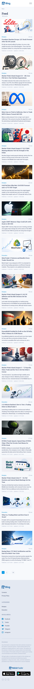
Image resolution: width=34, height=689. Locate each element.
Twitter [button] (7, 622)
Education (4, 255)
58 (13, 572)
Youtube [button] (7, 625)
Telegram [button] (7, 629)
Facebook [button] (7, 619)
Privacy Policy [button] (5, 595)
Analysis (4, 37)
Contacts (4, 592)
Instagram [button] (7, 632)
